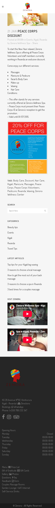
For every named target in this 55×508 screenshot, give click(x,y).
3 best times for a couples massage (23, 289)
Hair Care (39, 180)
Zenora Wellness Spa (20, 43)
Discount (29, 180)
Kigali (36, 39)
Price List (15, 467)
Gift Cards (24, 470)
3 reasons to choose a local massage (24, 269)
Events (29, 39)
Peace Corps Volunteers (27, 187)
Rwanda (43, 39)
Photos (15, 474)
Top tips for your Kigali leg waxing (22, 264)
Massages (29, 184)
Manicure (18, 184)
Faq (15, 477)
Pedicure (12, 191)
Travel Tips (12, 248)
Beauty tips (12, 227)
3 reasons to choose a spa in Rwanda (24, 284)
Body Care (18, 180)
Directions (25, 403)
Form (16, 480)
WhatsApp (18, 406)
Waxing (30, 191)
